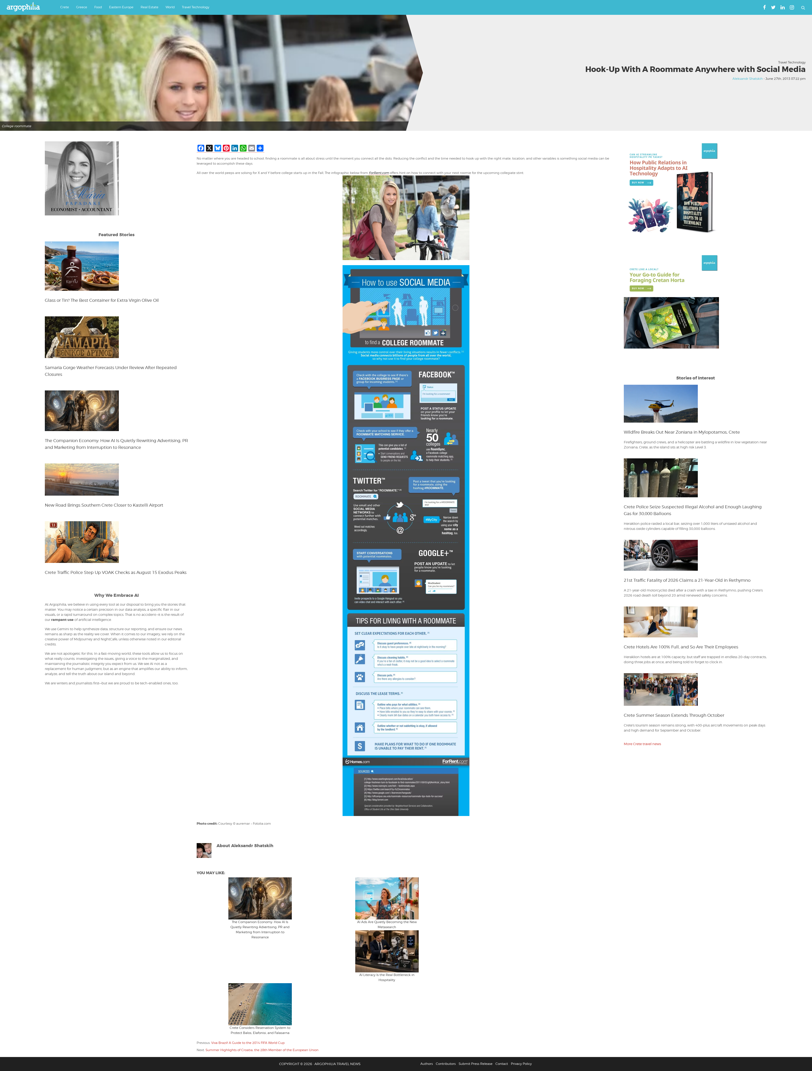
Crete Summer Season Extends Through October (674, 715)
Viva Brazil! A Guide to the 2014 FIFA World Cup (248, 1043)
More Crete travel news (642, 744)
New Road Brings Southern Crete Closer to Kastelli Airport (104, 505)
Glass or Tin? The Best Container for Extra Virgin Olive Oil (102, 300)
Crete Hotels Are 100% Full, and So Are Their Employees (681, 646)
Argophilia (25, 7)
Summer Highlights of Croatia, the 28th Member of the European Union (262, 1050)
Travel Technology (792, 62)
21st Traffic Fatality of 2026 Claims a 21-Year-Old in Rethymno (687, 580)
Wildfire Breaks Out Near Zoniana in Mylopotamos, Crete (682, 432)
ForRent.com (379, 173)
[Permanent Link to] (260, 898)
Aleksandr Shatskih (747, 79)
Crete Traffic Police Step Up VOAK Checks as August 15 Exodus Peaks (116, 572)
